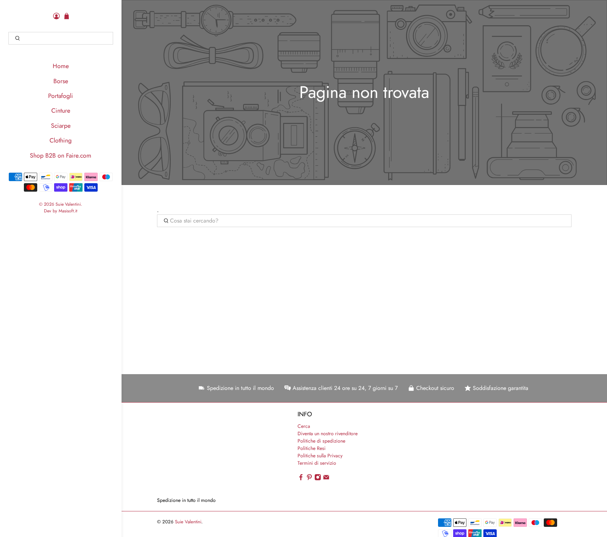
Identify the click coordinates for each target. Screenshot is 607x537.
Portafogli (60, 95)
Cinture (60, 110)
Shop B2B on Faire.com (60, 155)
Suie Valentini (68, 204)
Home (61, 66)
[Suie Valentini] (197, 453)
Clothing (61, 140)
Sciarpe (61, 125)
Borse (60, 81)
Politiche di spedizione (321, 440)
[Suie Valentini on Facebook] (301, 478)
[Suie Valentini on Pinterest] (309, 478)
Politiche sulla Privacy (320, 455)
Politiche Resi (312, 448)
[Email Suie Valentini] (326, 478)
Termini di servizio (317, 462)
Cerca (304, 426)
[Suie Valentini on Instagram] (317, 478)
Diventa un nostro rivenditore (328, 433)
